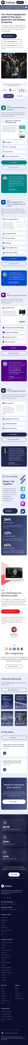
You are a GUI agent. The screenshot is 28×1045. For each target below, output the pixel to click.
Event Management (6, 962)
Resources (3, 995)
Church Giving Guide (6, 1011)
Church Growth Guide (6, 1014)
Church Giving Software (6, 942)
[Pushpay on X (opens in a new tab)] (10, 897)
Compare (3, 998)
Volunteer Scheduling (6, 967)
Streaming (3, 977)
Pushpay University (19, 998)
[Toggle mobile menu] (26, 2)
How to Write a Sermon (6, 1016)
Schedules (3, 965)
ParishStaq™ (4, 920)
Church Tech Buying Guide (7, 1019)
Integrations (18, 995)
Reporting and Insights (6, 972)
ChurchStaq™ (4, 917)
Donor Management (6, 950)
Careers (3, 1003)
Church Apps (4, 927)
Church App (4, 952)
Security (3, 1029)
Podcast (3, 993)
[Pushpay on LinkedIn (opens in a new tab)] (7, 897)
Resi (2, 934)
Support (17, 988)
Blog (2, 988)
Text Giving (4, 945)
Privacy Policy (9, 1029)
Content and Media (5, 957)
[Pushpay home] (6, 886)
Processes (3, 975)
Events (2, 990)
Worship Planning (5, 970)
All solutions (4, 980)
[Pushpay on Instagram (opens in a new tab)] (4, 897)
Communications (5, 955)
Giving (2, 925)
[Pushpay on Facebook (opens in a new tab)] (2, 897)
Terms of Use (16, 1029)
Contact (17, 990)
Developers (17, 993)
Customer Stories (5, 1000)
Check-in (3, 960)
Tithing (2, 947)
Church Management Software (6, 931)
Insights (3, 922)
